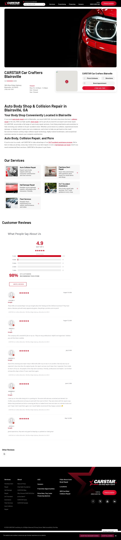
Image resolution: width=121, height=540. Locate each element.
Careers (81, 4)
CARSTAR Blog (21, 490)
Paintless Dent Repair (8, 485)
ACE (38, 479)
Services (52, 4)
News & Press (21, 484)
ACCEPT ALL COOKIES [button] (107, 535)
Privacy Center (38, 527)
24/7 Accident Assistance (8, 498)
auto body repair (18, 119)
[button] (116, 535)
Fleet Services (8, 503)
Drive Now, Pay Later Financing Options (44, 494)
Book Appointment (99, 83)
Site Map (55, 527)
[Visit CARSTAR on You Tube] (107, 501)
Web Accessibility (47, 527)
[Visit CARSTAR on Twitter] (100, 501)
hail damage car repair (63, 145)
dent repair (34, 122)
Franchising (62, 4)
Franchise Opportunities (46, 489)
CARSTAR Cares (22, 499)
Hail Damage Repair (8, 491)
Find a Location (109, 3)
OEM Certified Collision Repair (65, 492)
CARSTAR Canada (22, 503)
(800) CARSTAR (95, 3)
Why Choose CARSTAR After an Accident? (25, 494)
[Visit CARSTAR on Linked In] (115, 501)
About (19, 479)
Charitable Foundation (23, 487)
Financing (72, 4)
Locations (63, 487)
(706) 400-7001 (9, 89)
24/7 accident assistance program (60, 142)
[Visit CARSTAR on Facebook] (93, 501)
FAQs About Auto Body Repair (66, 480)
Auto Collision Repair (8, 507)
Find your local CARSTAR (31, 1)
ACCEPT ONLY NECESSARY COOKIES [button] (89, 535)
